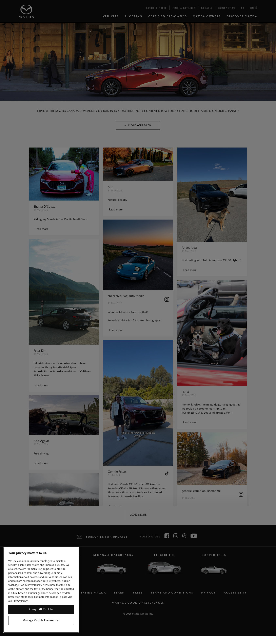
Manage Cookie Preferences (41, 620)
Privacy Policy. (20, 600)
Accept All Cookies (41, 609)
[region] (41, 590)
